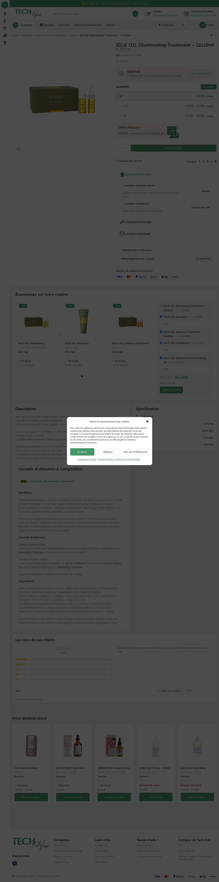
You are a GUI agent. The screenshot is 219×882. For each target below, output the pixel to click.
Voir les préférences (135, 451)
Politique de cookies (87, 459)
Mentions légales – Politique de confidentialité (119, 459)
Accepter (82, 451)
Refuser (108, 451)
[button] (147, 421)
